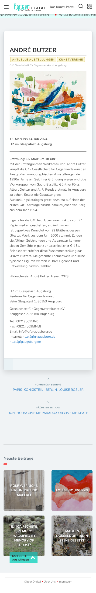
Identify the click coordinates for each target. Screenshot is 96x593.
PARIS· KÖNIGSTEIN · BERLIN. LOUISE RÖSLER (48, 390)
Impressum (65, 581)
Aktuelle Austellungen (33, 59)
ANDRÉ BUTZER (34, 50)
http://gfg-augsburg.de (39, 336)
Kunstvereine (71, 59)
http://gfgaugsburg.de (25, 342)
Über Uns (49, 581)
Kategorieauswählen (20, 557)
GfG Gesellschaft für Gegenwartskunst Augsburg (38, 65)
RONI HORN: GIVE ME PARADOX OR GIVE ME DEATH (48, 413)
